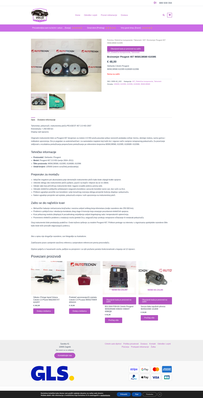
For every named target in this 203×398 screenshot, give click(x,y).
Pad (136, 394)
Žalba (153, 347)
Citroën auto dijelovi (113, 344)
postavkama (105, 395)
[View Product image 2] (57, 102)
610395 (123, 84)
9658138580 (145, 84)
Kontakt (152, 344)
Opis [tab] (33, 120)
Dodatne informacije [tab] (46, 120)
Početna (110, 40)
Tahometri (137, 40)
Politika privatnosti (131, 344)
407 (144, 40)
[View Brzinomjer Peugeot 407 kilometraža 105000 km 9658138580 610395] (39, 102)
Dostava (144, 344)
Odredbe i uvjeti (164, 344)
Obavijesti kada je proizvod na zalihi (126, 49)
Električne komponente (124, 40)
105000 (116, 84)
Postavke (149, 394)
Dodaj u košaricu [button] (44, 311)
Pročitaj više (113, 320)
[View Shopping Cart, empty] (169, 15)
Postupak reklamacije (140, 347)
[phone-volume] (155, 2)
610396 (130, 84)
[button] (164, 15)
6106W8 (137, 84)
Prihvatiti (123, 394)
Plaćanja (125, 347)
